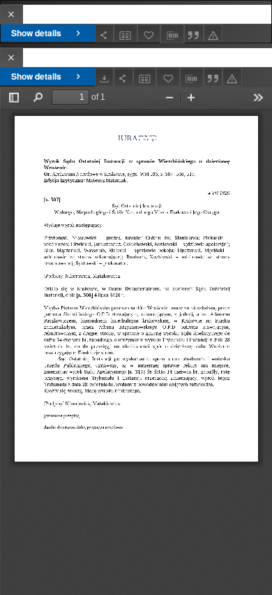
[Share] (104, 33)
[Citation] (194, 33)
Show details (36, 33)
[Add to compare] (125, 33)
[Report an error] (213, 33)
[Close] (11, 14)
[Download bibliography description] (172, 34)
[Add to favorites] (149, 33)
